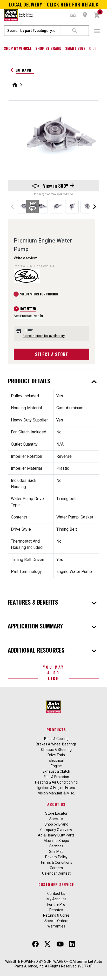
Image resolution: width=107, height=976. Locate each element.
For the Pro (56, 904)
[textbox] (32, 31)
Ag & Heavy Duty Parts (56, 835)
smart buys (75, 48)
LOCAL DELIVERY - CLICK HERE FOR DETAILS (53, 4)
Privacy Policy (56, 857)
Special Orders (56, 921)
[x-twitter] (47, 944)
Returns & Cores (56, 915)
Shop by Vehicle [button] (18, 48)
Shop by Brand (48, 48)
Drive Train (56, 755)
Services (56, 846)
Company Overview (56, 830)
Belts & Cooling (56, 739)
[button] (73, 15)
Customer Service (56, 884)
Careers (56, 868)
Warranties (56, 926)
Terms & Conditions (56, 862)
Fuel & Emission (56, 777)
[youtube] (60, 944)
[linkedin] (72, 944)
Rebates (56, 910)
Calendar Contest (56, 873)
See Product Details (28, 316)
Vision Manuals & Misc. (56, 793)
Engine (56, 766)
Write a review (25, 258)
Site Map (56, 851)
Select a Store (51, 354)
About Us (56, 804)
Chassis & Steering (56, 749)
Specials (56, 819)
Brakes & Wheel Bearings (56, 744)
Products (56, 729)
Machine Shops (56, 841)
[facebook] (35, 944)
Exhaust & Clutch (56, 771)
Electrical (56, 760)
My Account (56, 899)
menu (97, 31)
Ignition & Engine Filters (56, 788)
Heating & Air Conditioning (56, 782)
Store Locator (56, 813)
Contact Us (56, 893)
